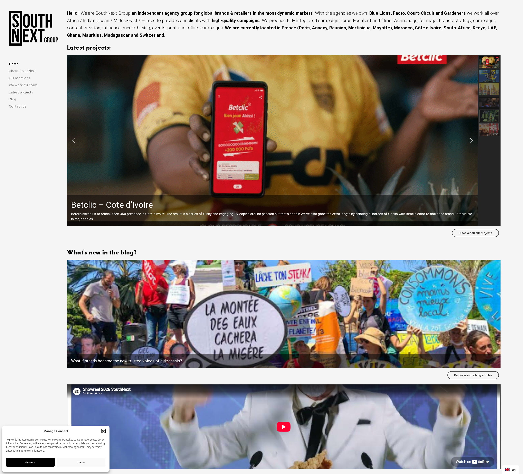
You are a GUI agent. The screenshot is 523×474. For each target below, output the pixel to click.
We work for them (23, 85)
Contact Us (18, 106)
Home (14, 64)
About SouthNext (22, 71)
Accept (30, 462)
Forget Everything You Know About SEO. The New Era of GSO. (126, 361)
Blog (12, 99)
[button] (103, 431)
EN (514, 469)
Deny (81, 462)
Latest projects (21, 92)
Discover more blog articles (473, 375)
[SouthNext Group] (33, 28)
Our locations (19, 78)
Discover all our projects (475, 233)
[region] (284, 140)
